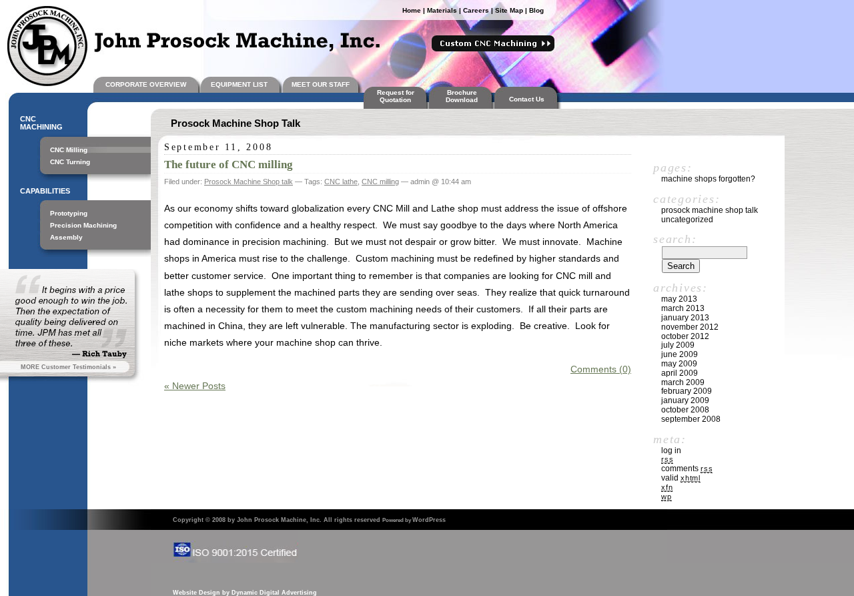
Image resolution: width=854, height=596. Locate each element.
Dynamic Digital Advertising (274, 592)
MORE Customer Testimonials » (68, 367)
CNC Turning (70, 162)
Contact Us (528, 99)
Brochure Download (462, 96)
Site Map (509, 10)
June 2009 (679, 354)
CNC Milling (68, 150)
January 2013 (685, 317)
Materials (442, 10)
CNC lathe (341, 182)
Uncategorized (687, 219)
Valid (681, 478)
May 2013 (679, 299)
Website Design (196, 592)
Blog (536, 10)
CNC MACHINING (41, 123)
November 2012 (690, 327)
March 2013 (683, 308)
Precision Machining (83, 225)
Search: (675, 239)
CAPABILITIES (45, 191)
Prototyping (68, 213)
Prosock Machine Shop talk (248, 182)
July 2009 (678, 345)
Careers (476, 10)
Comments (687, 468)
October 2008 (685, 409)
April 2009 (679, 373)
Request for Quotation (395, 96)
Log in (671, 450)
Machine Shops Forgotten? (708, 179)
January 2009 (685, 400)
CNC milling (380, 182)
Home (411, 10)
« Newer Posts (195, 385)
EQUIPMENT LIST (239, 84)
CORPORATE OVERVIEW (145, 84)
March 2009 (683, 382)
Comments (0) (600, 369)
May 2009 (679, 363)
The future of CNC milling (228, 164)
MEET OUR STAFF (321, 84)
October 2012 (685, 336)
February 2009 (686, 391)
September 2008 (691, 419)
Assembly (66, 237)
